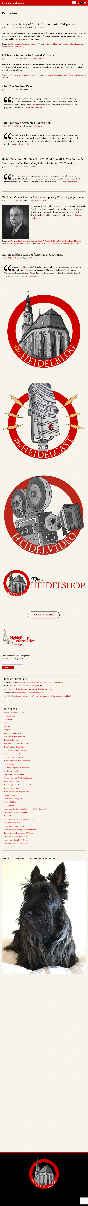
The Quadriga (9, 805)
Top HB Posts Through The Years (16, 750)
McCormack (70, 75)
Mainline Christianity (65, 241)
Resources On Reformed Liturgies (16, 836)
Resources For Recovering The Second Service (20, 830)
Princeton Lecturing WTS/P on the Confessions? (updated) (39, 24)
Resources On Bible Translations (15, 843)
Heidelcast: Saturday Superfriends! (16, 792)
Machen (34, 241)
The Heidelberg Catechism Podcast (16, 768)
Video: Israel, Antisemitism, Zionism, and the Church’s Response (40, 682)
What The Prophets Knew (17, 86)
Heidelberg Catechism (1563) (14, 747)
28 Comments (39, 58)
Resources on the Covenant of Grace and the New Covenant (25, 809)
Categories (7, 730)
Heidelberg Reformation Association (17, 761)
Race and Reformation (22, 243)
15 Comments (41, 200)
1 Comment (38, 126)
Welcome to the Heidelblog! (14, 712)
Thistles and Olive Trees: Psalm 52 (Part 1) (27, 686)
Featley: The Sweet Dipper (13, 795)
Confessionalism (68, 44)
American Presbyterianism (20, 241)
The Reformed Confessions (13, 757)
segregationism (63, 243)
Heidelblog (10, 258)
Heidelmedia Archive (11, 781)
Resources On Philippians (13, 799)
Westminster (6, 46)
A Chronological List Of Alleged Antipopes (19, 819)
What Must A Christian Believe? (15, 737)
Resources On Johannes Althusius (15, 812)
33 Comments (39, 27)
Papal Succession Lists (12, 823)
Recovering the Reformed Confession (24, 44)
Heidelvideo (8, 816)
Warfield (72, 243)
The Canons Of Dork (11, 771)
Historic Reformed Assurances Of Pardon (18, 833)
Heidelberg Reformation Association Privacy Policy (22, 785)
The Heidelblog (13, 3)
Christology (57, 44)
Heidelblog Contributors (12, 788)
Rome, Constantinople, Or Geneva (16, 840)
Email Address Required (12, 659)
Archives (7, 726)
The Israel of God (10, 802)
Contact (6, 723)
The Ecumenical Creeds (12, 754)
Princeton (78, 44)
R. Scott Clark (12, 27)
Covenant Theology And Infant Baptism (18, 778)
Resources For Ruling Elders (14, 826)
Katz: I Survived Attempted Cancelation (26, 122)
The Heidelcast (9, 764)
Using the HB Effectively (12, 733)
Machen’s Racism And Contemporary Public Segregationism (43, 197)
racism (54, 243)
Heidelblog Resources (11, 740)
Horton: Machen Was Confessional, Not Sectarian (32, 254)
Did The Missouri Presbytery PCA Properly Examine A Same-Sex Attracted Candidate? (40, 696)
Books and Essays (10, 716)
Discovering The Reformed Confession (17, 743)
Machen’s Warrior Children (47, 241)
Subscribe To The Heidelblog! (14, 774)
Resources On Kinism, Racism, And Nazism (19, 847)
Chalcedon (48, 44)
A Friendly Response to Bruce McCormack (28, 55)
